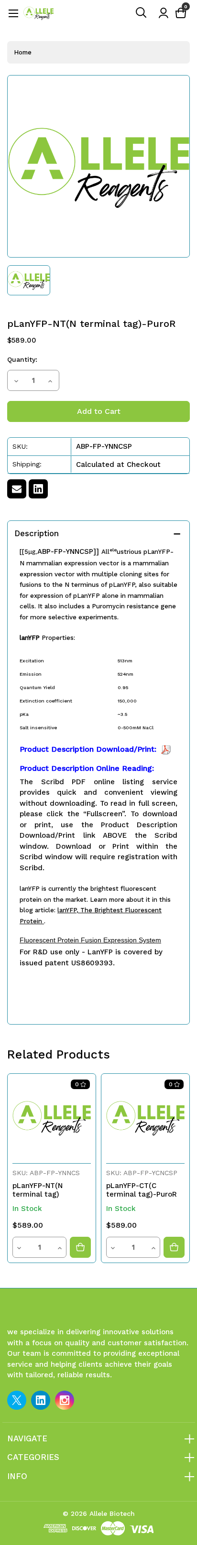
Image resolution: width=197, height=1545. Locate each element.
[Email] (16, 488)
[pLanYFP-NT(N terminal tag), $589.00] (51, 1118)
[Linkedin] (38, 488)
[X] (16, 1400)
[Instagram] (64, 1400)
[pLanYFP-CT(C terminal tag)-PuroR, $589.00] (145, 1118)
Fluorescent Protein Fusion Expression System (90, 940)
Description (36, 533)
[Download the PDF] (166, 749)
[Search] (141, 13)
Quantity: (22, 359)
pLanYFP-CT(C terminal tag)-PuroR (141, 1190)
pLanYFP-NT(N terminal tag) (37, 1190)
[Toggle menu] (13, 13)
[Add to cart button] (80, 1247)
